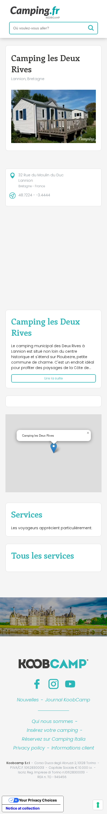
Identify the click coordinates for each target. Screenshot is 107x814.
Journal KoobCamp (67, 699)
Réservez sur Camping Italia (53, 739)
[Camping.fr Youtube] (70, 684)
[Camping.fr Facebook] (37, 684)
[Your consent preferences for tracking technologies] (98, 805)
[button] (53, 448)
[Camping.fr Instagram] (53, 684)
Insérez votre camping (52, 730)
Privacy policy (29, 748)
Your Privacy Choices (38, 800)
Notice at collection (23, 808)
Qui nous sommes (52, 721)
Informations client (72, 748)
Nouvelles (28, 699)
